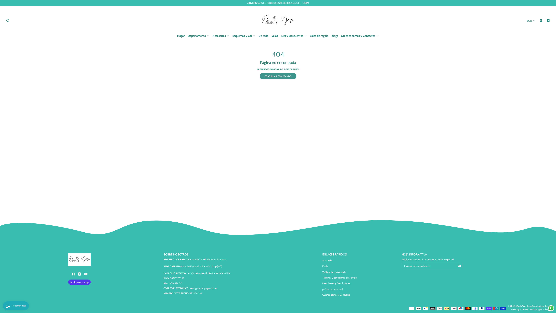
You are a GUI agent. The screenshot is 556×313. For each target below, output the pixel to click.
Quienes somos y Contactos (336, 294)
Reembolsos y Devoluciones (336, 283)
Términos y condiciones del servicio (339, 277)
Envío (325, 266)
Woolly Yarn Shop (523, 306)
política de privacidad (332, 289)
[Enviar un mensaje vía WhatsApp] (551, 308)
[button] (8, 20)
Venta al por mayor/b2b (334, 272)
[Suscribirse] (459, 266)
